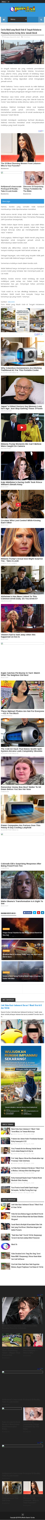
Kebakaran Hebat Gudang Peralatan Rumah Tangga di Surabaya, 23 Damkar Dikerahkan (23, 977)
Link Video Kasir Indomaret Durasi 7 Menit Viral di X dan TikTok (21, 1006)
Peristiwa (27, 37)
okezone (11, 302)
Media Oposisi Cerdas (28, 1517)
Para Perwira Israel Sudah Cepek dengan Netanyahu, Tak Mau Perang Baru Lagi (24, 1188)
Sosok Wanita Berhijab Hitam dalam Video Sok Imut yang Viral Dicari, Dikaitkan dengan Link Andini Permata (26, 1227)
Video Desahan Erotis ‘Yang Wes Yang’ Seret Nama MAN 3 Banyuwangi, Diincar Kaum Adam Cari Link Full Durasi (26, 1256)
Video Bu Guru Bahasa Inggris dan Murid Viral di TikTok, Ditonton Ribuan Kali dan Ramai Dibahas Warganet (27, 1216)
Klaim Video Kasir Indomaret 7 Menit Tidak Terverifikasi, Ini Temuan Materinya (25, 1130)
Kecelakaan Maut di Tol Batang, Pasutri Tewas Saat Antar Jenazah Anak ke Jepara (22, 955)
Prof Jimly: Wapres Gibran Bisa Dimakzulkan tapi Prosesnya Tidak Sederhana (27, 1159)
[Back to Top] (22, 1514)
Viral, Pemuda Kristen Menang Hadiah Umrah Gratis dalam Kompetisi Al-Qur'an (26, 1149)
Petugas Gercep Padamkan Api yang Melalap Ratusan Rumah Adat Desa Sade (22, 933)
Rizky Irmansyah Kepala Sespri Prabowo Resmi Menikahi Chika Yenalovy (26, 1179)
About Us (14, 1244)
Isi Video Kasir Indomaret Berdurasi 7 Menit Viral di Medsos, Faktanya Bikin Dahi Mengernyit (27, 1169)
